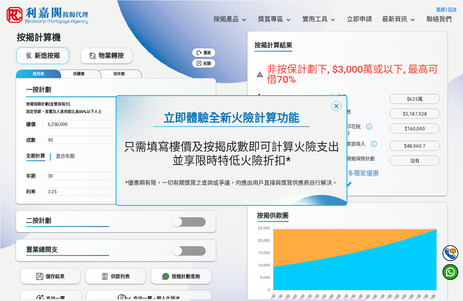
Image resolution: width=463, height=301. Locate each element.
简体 (452, 9)
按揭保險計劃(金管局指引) (48, 104)
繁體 (440, 9)
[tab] (38, 74)
